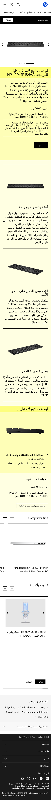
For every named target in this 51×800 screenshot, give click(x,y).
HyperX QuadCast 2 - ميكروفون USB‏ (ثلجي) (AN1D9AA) (26, 633)
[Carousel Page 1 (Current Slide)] (30, 63)
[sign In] (11, 4)
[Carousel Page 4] (19, 63)
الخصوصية (45, 786)
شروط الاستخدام (43, 788)
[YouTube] (22, 778)
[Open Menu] (4, 4)
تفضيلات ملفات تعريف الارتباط (28, 786)
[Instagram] (34, 778)
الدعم (46, 758)
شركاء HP (44, 766)
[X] (28, 778)
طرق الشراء (44, 751)
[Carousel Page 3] (22, 63)
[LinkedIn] (47, 778)
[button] (5, 588)
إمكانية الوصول (16, 784)
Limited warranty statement (23, 788)
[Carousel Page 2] (24, 63)
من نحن (45, 744)
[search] (18, 4)
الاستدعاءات (44, 784)
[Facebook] (41, 778)
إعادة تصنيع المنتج (31, 784)
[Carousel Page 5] (17, 63)
